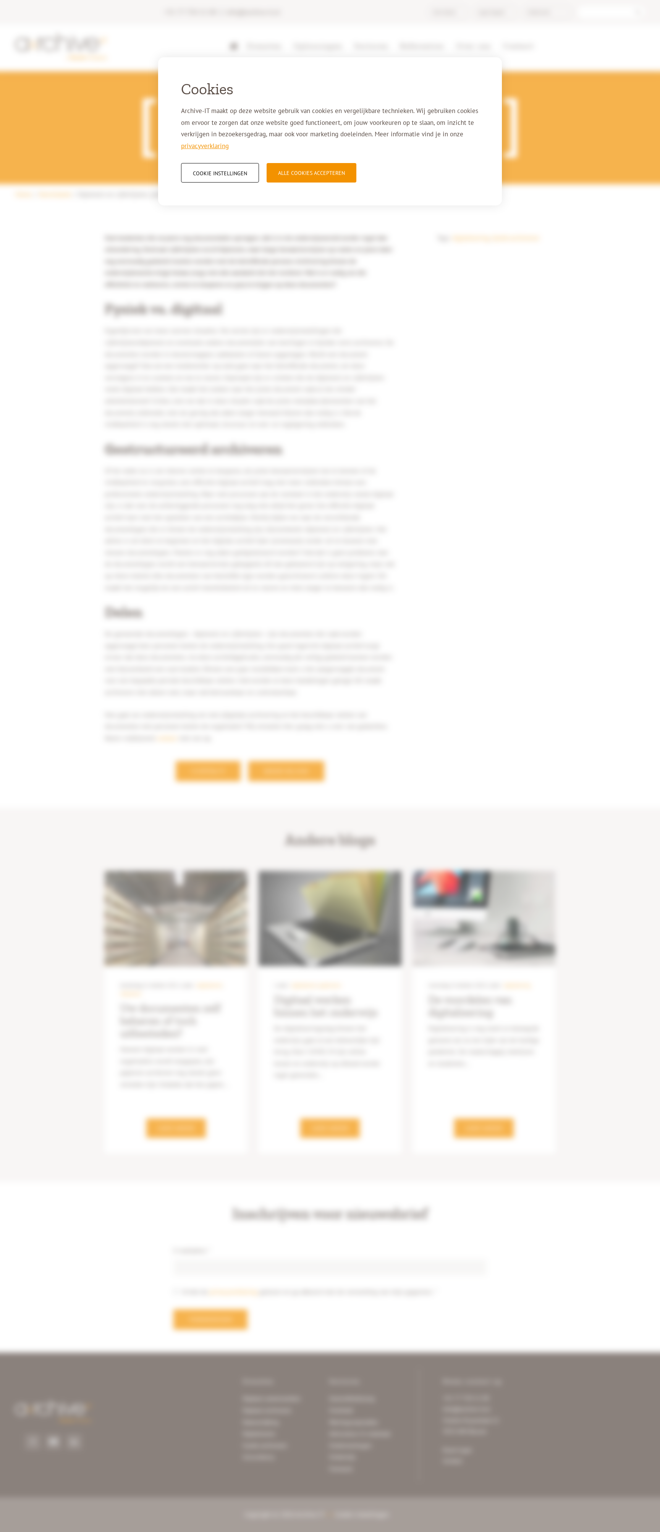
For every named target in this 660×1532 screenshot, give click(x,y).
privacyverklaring (205, 146)
